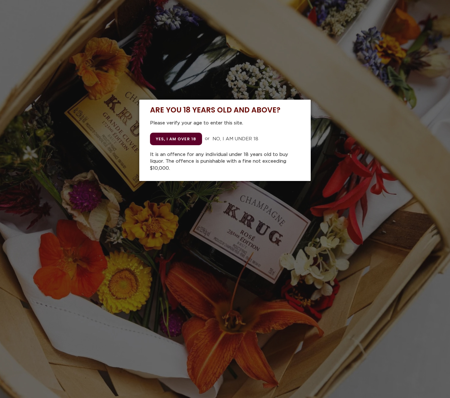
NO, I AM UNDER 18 (235, 139)
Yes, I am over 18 (176, 139)
